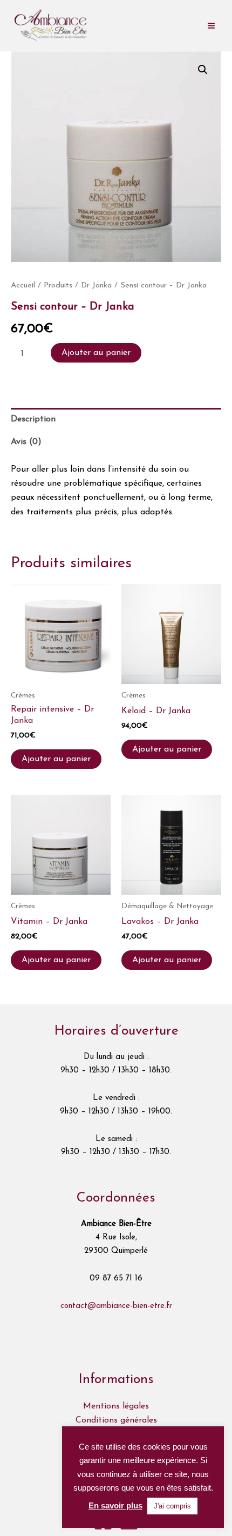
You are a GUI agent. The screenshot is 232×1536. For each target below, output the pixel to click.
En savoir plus (115, 1505)
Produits (58, 285)
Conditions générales (116, 1420)
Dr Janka (96, 285)
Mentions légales (116, 1406)
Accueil (23, 285)
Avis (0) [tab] (26, 442)
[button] (203, 69)
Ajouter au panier (96, 352)
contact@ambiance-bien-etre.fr (116, 1306)
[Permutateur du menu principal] (211, 26)
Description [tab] (33, 419)
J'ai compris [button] (172, 1506)
